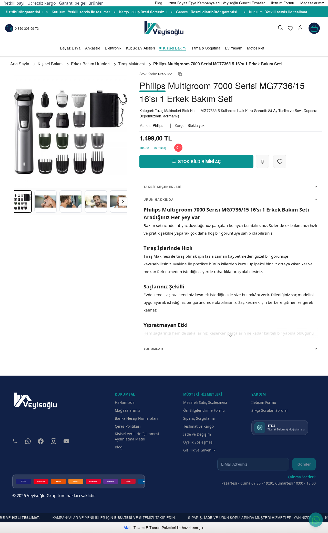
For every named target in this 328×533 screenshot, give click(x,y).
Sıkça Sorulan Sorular (269, 410)
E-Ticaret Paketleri (161, 527)
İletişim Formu (263, 402)
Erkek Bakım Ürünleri (90, 64)
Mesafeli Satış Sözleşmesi (205, 402)
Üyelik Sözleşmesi (198, 442)
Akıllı (128, 527)
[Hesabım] (300, 28)
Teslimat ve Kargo (198, 426)
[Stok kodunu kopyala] (180, 74)
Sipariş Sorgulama (199, 418)
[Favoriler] (290, 28)
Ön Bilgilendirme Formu (204, 410)
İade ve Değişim (197, 434)
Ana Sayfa (19, 64)
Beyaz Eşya (70, 48)
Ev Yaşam (233, 48)
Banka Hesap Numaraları (136, 418)
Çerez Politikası (128, 426)
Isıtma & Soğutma (205, 48)
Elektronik (113, 48)
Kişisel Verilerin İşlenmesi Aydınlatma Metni (137, 436)
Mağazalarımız (127, 410)
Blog (118, 447)
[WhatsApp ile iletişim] (316, 519)
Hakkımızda (125, 402)
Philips (158, 125)
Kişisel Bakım (174, 48)
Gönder (304, 464)
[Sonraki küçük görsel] (123, 201)
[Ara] (280, 28)
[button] (300, 28)
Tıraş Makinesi (131, 64)
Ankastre (92, 48)
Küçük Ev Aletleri (140, 48)
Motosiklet (255, 48)
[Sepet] (314, 28)
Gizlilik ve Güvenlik (199, 450)
